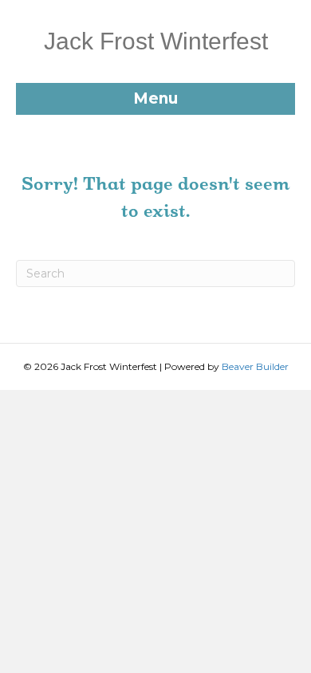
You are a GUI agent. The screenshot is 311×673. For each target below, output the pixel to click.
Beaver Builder (255, 366)
